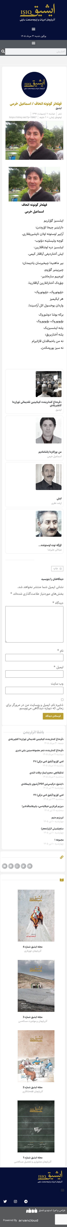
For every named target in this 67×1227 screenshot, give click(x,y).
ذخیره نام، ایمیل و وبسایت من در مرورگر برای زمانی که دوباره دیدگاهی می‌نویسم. (34, 706)
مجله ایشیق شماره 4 (32, 947)
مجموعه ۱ (59, 840)
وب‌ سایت (57, 683)
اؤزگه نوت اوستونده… (50, 545)
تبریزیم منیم (58, 818)
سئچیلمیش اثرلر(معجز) (52, 829)
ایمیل (58, 667)
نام (60, 650)
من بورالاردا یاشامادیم (50, 452)
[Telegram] (25, 1201)
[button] (33, 29)
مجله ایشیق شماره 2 (32, 1087)
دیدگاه (57, 603)
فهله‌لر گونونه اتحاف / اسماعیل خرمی (36, 104)
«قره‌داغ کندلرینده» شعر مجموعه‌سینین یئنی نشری (39, 750)
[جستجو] (3, 51)
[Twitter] (5, 1201)
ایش (59, 498)
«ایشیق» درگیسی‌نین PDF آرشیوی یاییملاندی (42, 784)
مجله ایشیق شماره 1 (32, 1158)
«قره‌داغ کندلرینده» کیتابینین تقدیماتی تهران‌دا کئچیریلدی (37, 404)
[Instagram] (15, 1201)
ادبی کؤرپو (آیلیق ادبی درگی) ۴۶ (48, 795)
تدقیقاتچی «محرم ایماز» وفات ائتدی (47, 773)
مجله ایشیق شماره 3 (32, 1017)
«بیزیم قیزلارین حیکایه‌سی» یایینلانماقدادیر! (43, 806)
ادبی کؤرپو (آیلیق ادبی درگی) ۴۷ (48, 761)
